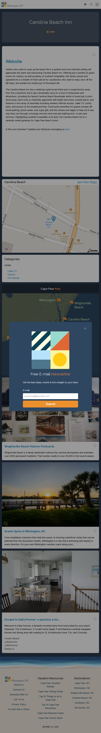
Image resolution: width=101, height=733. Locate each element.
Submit (50, 404)
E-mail (26, 390)
